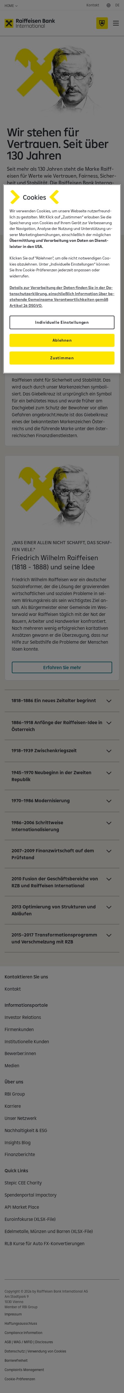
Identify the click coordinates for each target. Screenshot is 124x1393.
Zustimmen (62, 357)
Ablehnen (62, 340)
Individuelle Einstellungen (62, 322)
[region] (62, 278)
